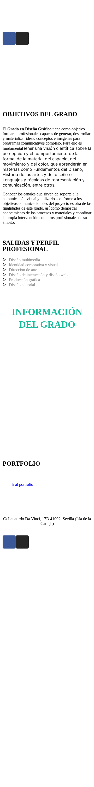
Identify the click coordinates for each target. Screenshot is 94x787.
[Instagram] (22, 38)
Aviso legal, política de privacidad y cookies (39, 556)
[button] (47, 55)
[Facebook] (9, 38)
